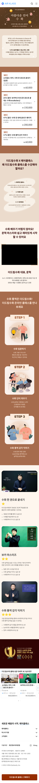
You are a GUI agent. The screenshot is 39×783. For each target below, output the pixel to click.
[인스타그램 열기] (31, 745)
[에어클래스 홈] (9, 3)
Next (37, 688)
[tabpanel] (9, 686)
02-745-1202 (25, 754)
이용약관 (4, 745)
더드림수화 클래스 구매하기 (19, 777)
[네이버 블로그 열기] (35, 745)
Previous (2, 688)
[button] (19, 81)
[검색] (31, 3)
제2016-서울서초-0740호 (19, 759)
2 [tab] (20, 701)
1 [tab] (18, 701)
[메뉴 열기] (35, 3)
